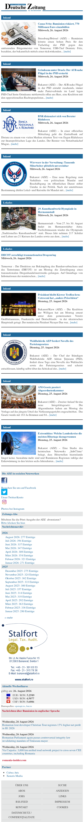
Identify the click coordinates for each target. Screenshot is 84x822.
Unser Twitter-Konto (12, 497)
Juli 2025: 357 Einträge (18, 589)
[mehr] (67, 51)
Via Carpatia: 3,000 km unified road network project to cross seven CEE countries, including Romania (41, 751)
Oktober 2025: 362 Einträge (20, 578)
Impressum (62, 801)
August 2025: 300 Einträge (20, 585)
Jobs (22, 796)
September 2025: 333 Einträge (22, 581)
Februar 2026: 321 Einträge (20, 559)
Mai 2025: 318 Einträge (18, 596)
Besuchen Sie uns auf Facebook (18, 488)
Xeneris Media (15, 776)
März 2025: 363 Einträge (19, 603)
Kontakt (22, 807)
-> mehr (8, 617)
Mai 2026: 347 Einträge (18, 548)
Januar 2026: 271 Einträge (19, 562)
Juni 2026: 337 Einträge (18, 544)
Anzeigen (62, 790)
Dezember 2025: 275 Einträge (21, 570)
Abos (21, 790)
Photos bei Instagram (12, 509)
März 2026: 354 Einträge (19, 555)
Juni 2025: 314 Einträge (18, 592)
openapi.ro (20, 706)
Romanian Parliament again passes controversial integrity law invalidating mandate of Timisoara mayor (36, 739)
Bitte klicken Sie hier (13, 523)
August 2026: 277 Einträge (20, 537)
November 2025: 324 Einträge (22, 574)
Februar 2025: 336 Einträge (20, 607)
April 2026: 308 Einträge (19, 551)
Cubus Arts (13, 772)
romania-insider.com (14, 760)
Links (62, 796)
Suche (62, 785)
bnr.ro (29, 706)
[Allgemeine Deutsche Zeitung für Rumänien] (29, 7)
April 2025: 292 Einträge (19, 600)
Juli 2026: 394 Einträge (18, 540)
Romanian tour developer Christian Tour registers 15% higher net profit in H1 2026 (41, 726)
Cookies (62, 807)
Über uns (21, 785)
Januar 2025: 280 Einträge (19, 611)
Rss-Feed (22, 801)
